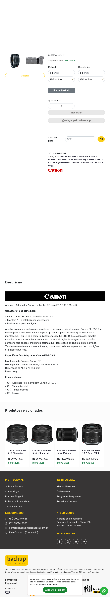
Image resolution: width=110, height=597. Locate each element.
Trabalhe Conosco (67, 501)
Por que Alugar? (14, 496)
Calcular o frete (53, 139)
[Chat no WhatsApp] (104, 591)
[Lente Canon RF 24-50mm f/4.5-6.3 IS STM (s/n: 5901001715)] (92, 435)
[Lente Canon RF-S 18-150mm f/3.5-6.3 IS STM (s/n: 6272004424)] (67, 435)
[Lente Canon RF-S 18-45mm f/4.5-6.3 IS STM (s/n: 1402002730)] (42, 435)
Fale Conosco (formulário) (23, 532)
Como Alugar (12, 491)
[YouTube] (84, 541)
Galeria (25, 75)
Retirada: (53, 67)
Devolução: (84, 67)
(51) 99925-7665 (17, 518)
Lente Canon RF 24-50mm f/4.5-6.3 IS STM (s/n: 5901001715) (91, 454)
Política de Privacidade (17, 501)
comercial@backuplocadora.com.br (28, 527)
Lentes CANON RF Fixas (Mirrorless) (67, 159)
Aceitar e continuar (55, 590)
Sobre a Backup (14, 486)
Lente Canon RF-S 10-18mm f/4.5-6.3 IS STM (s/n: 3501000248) (16, 454)
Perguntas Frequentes (69, 496)
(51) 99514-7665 (17, 523)
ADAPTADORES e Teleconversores (78, 156)
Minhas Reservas (66, 486)
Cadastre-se (63, 491)
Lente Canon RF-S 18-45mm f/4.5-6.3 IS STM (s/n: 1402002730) (42, 454)
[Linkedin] (75, 541)
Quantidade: (54, 100)
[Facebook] (59, 541)
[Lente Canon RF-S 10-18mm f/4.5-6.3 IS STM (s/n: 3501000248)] (17, 435)
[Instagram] (67, 541)
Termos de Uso (13, 506)
